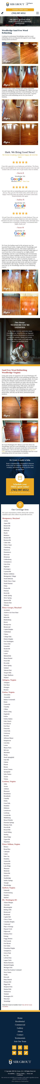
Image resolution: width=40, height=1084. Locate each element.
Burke (5, 702)
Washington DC (8, 996)
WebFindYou (24, 1081)
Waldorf (6, 677)
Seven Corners (8, 769)
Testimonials (20, 1038)
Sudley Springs (8, 880)
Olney (5, 586)
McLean (6, 750)
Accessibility (11, 1073)
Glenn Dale (7, 644)
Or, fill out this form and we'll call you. (20, 492)
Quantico (6, 875)
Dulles (6, 801)
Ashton (6, 521)
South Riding (8, 832)
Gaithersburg (7, 559)
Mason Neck (7, 747)
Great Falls (7, 731)
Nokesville (7, 873)
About (20, 1031)
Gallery (20, 1028)
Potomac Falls (8, 825)
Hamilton (6, 805)
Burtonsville (7, 540)
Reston (6, 767)
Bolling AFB (7, 910)
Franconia (7, 728)
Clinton (6, 634)
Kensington (7, 569)
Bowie (6, 622)
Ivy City (6, 955)
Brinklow (6, 535)
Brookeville (7, 538)
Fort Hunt (6, 726)
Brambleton (7, 793)
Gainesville (7, 861)
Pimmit (6, 764)
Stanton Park (7, 989)
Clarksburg (7, 547)
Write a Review (2, 13)
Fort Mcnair (7, 943)
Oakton (6, 762)
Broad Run (7, 849)
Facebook (20, 1047)
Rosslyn (6, 690)
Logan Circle (7, 960)
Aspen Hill (7, 523)
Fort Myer (7, 685)
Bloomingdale (8, 907)
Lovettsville (7, 815)
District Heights (8, 639)
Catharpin (6, 851)
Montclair (6, 871)
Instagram (14, 1047)
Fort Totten (7, 946)
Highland (6, 566)
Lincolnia (6, 743)
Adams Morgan (8, 902)
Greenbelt (6, 646)
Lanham (6, 651)
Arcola (6, 786)
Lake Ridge (7, 866)
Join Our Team (20, 1041)
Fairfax (6, 716)
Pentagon (6, 687)
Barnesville (7, 525)
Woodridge (7, 1001)
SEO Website (15, 1081)
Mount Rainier (8, 658)
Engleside (6, 714)
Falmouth (6, 890)
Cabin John (7, 542)
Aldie (5, 784)
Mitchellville (7, 656)
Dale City (6, 856)
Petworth (6, 977)
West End (6, 999)
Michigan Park (8, 967)
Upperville (7, 839)
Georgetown (7, 950)
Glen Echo (7, 564)
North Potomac (8, 583)
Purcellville (7, 827)
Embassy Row (8, 934)
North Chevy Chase (9, 581)
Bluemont (6, 791)
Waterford (7, 842)
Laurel (6, 653)
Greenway (7, 733)
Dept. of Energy (8, 926)
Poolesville (7, 588)
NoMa (6, 974)
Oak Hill (6, 760)
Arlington (6, 682)
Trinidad (6, 994)
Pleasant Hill (7, 982)
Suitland (6, 668)
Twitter (26, 1047)
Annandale (7, 697)
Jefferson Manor (8, 738)
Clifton (6, 709)
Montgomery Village (10, 576)
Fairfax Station (8, 719)
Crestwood (7, 924)
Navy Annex (7, 972)
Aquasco (6, 615)
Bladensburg (7, 620)
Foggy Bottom (8, 938)
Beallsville (7, 528)
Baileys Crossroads (9, 699)
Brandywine (7, 624)
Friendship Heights (9, 948)
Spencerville (7, 600)
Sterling (6, 834)
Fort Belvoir (7, 723)
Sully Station (7, 774)
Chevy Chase (8, 545)
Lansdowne (7, 810)
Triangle (6, 883)
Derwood (6, 554)
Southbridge (7, 878)
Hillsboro (6, 808)
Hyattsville (7, 648)
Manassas (6, 868)
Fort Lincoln (7, 941)
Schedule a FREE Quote (20, 9)
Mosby (6, 755)
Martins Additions (9, 574)
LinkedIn (20, 1053)
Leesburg (6, 813)
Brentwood (7, 627)
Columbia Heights (9, 922)
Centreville (7, 704)
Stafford (6, 897)
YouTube (14, 1053)
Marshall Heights (9, 965)
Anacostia (7, 905)
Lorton (6, 745)
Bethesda (6, 530)
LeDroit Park (7, 958)
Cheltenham (7, 632)
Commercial (20, 1025)
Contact (20, 1035)
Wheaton (6, 605)
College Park (7, 636)
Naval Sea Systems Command (12, 970)
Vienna (6, 779)
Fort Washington (8, 641)
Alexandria (7, 695)
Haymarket (7, 863)
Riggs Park (7, 984)
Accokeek (7, 610)
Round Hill (7, 830)
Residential (20, 1021)
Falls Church (7, 721)
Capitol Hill (7, 917)
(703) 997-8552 (19, 13)
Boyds (6, 533)
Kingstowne (7, 740)
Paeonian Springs (9, 822)
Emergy (6, 936)
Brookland (7, 914)
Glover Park (7, 953)
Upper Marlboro (8, 675)
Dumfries (6, 859)
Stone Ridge (7, 837)
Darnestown (7, 552)
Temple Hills (7, 673)
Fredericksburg (8, 892)
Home (20, 1018)
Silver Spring (7, 598)
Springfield (7, 772)
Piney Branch (8, 979)
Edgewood (7, 931)
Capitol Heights (8, 629)
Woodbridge (7, 885)
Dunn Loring (7, 711)
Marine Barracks (8, 962)
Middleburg (7, 817)
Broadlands (7, 796)
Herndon (6, 735)
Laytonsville (7, 571)
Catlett (6, 854)
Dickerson (7, 557)
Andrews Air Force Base (11, 612)
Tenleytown (7, 991)
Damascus (7, 550)
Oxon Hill (7, 660)
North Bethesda (8, 578)
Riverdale (6, 663)
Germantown (7, 562)
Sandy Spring (8, 595)
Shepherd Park (8, 987)
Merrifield (7, 752)
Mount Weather (8, 820)
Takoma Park (8, 603)
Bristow (6, 847)
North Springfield (9, 757)
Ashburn (6, 789)
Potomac (6, 590)
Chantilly (6, 707)
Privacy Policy (21, 1073)
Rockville (6, 593)
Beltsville (6, 617)
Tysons (6, 776)
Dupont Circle (8, 929)
